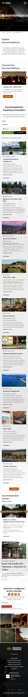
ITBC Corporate (14, 654)
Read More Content (8, 174)
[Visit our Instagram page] (12, 594)
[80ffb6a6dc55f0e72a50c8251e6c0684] (22, 635)
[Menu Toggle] (25, 3)
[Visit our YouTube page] (19, 594)
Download (13, 678)
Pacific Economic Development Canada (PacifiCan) (14, 667)
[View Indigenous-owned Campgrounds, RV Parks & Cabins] (14, 511)
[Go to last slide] (1, 77)
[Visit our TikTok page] (9, 594)
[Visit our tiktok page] (8, 690)
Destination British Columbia (14, 660)
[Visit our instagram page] (12, 690)
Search (23, 128)
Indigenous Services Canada (14, 662)
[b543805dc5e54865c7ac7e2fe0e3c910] (20, 621)
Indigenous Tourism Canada (14, 664)
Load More (14, 489)
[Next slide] (26, 77)
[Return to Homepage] (6, 3)
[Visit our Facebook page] (15, 594)
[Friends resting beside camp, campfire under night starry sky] (6, 621)
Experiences (9, 32)
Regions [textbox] (4, 121)
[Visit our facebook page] (16, 690)
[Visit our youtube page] (19, 690)
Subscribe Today (7, 606)
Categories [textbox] (5, 124)
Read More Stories (7, 501)
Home (3, 32)
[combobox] (14, 121)
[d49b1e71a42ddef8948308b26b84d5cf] (8, 635)
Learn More (8, 96)
